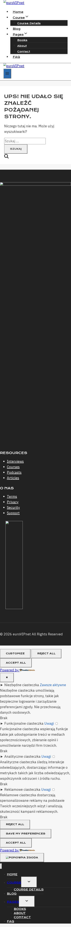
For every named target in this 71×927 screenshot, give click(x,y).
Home (18, 12)
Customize (15, 653)
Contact (23, 51)
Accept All (16, 662)
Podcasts (14, 472)
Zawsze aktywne (53, 685)
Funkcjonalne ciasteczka (23, 723)
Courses (13, 467)
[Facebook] (3, 607)
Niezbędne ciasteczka (21, 685)
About (22, 45)
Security (13, 507)
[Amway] (14, 607)
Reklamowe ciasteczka (22, 789)
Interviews (15, 461)
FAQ (16, 57)
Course (14, 882)
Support (13, 513)
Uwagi (49, 723)
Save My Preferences (25, 833)
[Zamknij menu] (1, 866)
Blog (16, 28)
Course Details (29, 23)
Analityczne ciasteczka (22, 756)
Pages (13, 902)
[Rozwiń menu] (7, 73)
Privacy (12, 502)
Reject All (46, 653)
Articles (13, 478)
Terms (12, 496)
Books (22, 40)
